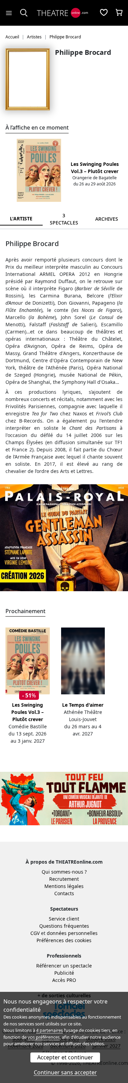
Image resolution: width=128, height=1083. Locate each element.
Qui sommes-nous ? (64, 871)
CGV (35, 933)
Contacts (64, 893)
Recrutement (64, 879)
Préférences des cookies (64, 940)
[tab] (64, 219)
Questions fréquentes (64, 926)
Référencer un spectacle (64, 965)
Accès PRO (64, 980)
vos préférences (44, 1037)
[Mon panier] (119, 13)
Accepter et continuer (65, 1057)
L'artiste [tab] (21, 218)
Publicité (64, 973)
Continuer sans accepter (65, 1072)
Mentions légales (64, 886)
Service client (64, 918)
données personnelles (72, 933)
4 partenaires (49, 1030)
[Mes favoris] (104, 13)
